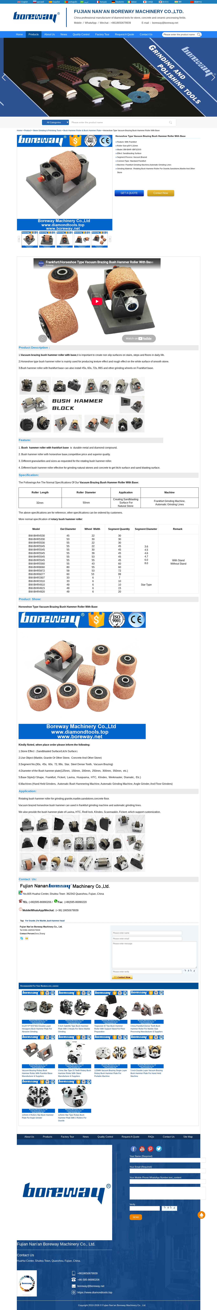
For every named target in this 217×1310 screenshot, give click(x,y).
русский (40, 2)
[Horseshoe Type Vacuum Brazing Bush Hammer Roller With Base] (64, 182)
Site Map (188, 1136)
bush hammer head (55, 921)
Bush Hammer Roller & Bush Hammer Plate (82, 130)
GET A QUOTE (129, 193)
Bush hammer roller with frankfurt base (45, 447)
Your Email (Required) (141, 1167)
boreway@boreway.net (90, 1286)
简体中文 (198, 2)
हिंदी (180, 2)
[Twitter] (159, 1149)
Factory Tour (102, 34)
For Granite (30, 921)
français (103, 2)
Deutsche (120, 2)
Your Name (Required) (141, 1156)
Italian (134, 2)
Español (56, 2)
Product (27, 130)
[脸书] (133, 1149)
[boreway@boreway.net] (26, 938)
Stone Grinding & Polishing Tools (47, 130)
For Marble (41, 921)
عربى (86, 2)
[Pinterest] (150, 1149)
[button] (213, 77)
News (64, 34)
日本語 (150, 2)
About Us (49, 34)
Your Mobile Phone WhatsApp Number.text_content (155, 1177)
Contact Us (146, 34)
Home (19, 34)
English (24, 2)
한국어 (166, 2)
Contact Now (160, 193)
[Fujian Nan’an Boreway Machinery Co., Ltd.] (36, 17)
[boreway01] (21, 938)
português (72, 2)
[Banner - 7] (108, 116)
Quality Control (81, 34)
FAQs (151, 1136)
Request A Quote (124, 34)
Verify (132, 1204)
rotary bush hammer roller (66, 519)
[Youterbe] (142, 1149)
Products (34, 34)
